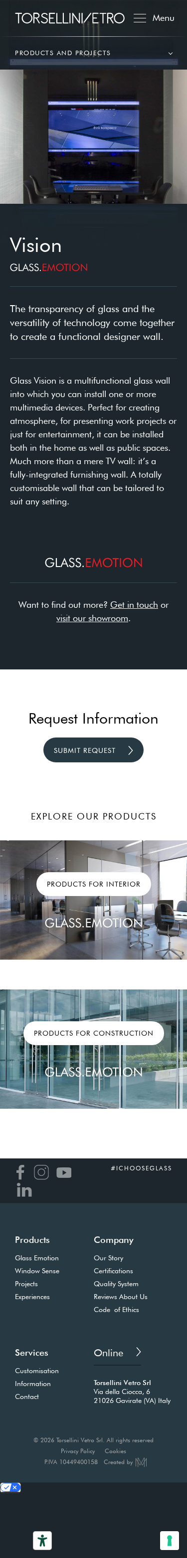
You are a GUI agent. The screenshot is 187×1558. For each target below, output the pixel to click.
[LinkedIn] (23, 1189)
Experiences (32, 1297)
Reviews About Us (121, 1297)
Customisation (37, 1371)
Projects (26, 1284)
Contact (27, 1396)
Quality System (116, 1284)
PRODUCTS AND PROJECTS (63, 53)
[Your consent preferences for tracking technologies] (169, 1540)
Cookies (115, 1451)
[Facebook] (20, 1172)
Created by (118, 1462)
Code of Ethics (116, 1309)
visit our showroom (92, 618)
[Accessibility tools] (42, 1540)
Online (110, 1353)
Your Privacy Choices (10, 1487)
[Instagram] (40, 1172)
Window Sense (37, 1271)
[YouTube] (62, 1172)
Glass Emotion (37, 1258)
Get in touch (134, 604)
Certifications (113, 1271)
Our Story (108, 1258)
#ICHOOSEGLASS (141, 1168)
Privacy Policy (78, 1451)
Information (33, 1384)
